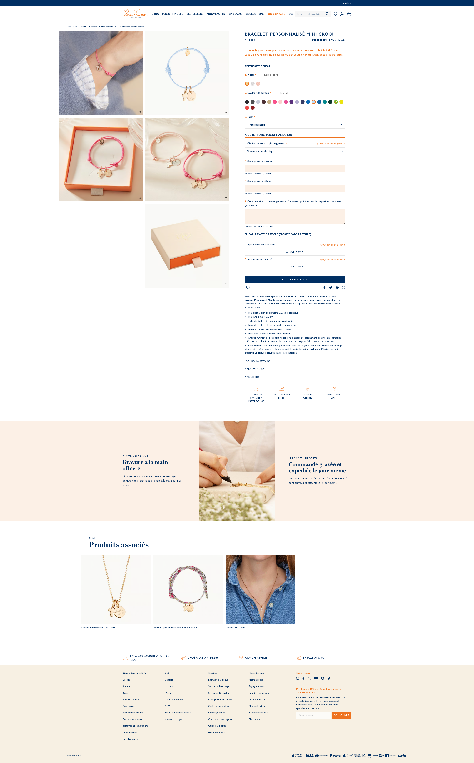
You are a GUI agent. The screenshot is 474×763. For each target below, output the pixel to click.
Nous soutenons (257, 699)
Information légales (174, 719)
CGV (167, 706)
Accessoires (128, 706)
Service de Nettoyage (218, 686)
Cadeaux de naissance (134, 719)
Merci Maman (72, 26)
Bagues (126, 693)
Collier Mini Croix (235, 627)
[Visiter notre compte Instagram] (297, 679)
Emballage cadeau (217, 712)
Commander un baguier (220, 719)
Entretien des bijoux (218, 679)
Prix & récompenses (259, 693)
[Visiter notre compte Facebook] (303, 679)
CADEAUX (235, 14)
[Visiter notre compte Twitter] (309, 679)
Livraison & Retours (257, 361)
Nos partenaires (257, 706)
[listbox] (295, 83)
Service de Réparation (219, 693)
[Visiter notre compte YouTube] (316, 679)
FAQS (168, 693)
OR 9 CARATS (276, 14)
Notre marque (256, 679)
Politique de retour (174, 699)
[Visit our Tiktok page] (329, 679)
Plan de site (254, 719)
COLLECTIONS (255, 14)
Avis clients (252, 377)
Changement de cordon (220, 699)
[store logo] (135, 14)
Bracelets (127, 686)
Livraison (169, 686)
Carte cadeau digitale (218, 706)
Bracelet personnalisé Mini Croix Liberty (175, 627)
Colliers (126, 679)
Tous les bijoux (130, 738)
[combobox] (313, 14)
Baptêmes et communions (135, 725)
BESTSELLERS (195, 14)
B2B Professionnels (258, 712)
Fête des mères (130, 732)
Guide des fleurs (216, 732)
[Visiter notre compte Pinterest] (322, 679)
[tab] (295, 361)
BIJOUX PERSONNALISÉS (167, 14)
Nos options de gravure (332, 143)
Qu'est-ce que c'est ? (334, 245)
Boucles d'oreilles (131, 699)
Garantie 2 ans (254, 369)
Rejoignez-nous (256, 686)
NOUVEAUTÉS (216, 14)
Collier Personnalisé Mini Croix (98, 627)
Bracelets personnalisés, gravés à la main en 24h (98, 26)
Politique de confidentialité (178, 712)
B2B (291, 14)
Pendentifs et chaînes (133, 712)
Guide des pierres (217, 725)
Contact (169, 679)
